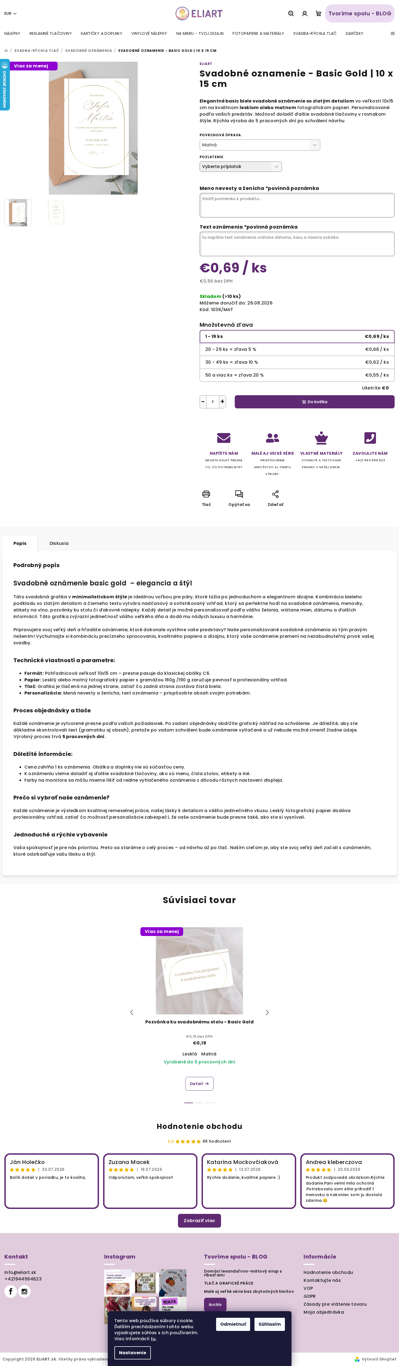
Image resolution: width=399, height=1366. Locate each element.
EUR (8, 13)
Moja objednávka (324, 1312)
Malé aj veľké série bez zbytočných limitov (249, 1291)
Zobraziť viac (199, 1220)
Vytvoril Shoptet (379, 1359)
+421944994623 (23, 1279)
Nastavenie (132, 1353)
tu (153, 1339)
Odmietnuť (233, 1324)
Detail (196, 1083)
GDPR (310, 1296)
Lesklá (190, 1054)
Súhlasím (270, 1324)
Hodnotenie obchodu (200, 1126)
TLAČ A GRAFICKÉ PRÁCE (228, 1283)
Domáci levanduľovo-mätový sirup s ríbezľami (243, 1273)
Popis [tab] (20, 543)
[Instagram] (24, 1291)
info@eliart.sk (20, 1272)
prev (131, 1012)
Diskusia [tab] (59, 543)
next (267, 1012)
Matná (208, 1054)
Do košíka (317, 402)
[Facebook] (10, 1291)
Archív (215, 1304)
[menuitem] (12, 33)
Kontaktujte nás (322, 1280)
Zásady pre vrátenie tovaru (335, 1304)
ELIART (206, 63)
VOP (308, 1288)
